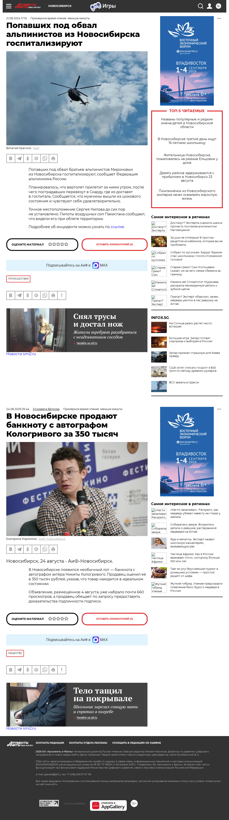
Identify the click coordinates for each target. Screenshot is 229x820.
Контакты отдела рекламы (88, 742)
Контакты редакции (50, 742)
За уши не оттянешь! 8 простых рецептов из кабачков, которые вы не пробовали (196, 241)
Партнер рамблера (74, 803)
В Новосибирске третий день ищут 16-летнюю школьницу (187, 141)
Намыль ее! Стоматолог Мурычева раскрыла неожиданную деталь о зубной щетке (194, 285)
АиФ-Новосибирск (52, 538)
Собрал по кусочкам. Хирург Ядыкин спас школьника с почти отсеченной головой (196, 256)
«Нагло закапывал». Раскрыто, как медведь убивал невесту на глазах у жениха (195, 513)
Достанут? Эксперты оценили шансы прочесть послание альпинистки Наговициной (196, 226)
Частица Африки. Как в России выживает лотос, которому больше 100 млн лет (195, 557)
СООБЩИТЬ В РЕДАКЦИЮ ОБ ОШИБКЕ (136, 742)
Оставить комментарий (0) (114, 244)
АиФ (36, 148)
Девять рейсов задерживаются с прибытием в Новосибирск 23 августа (187, 177)
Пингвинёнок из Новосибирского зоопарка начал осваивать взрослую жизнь (187, 195)
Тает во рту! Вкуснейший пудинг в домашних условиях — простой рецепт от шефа (194, 572)
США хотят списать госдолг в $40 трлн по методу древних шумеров (192, 369)
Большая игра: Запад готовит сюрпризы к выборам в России (190, 340)
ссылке (117, 227)
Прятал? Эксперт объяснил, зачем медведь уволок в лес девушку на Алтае (194, 300)
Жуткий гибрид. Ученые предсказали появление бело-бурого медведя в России (196, 587)
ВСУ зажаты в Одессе (184, 382)
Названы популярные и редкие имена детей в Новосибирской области (187, 123)
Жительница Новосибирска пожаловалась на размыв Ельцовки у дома (187, 159)
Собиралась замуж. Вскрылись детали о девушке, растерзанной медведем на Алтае (193, 528)
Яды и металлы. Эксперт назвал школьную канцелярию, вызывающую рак (192, 543)
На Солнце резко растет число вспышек (190, 325)
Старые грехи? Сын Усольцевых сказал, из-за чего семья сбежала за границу (195, 270)
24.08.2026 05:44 (17, 409)
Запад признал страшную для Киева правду (194, 354)
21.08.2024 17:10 (16, 18)
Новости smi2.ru (21, 354)
